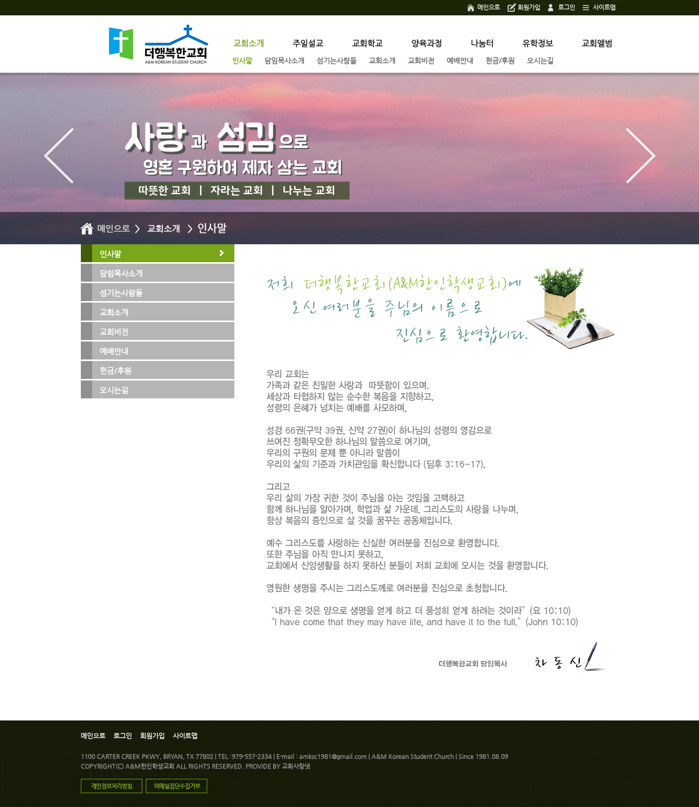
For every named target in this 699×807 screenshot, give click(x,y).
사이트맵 (604, 7)
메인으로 (488, 7)
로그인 (566, 7)
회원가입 (529, 7)
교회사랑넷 (296, 766)
